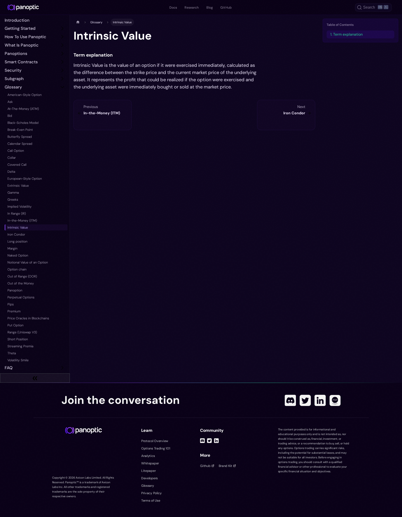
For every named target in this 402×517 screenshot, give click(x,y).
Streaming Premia (20, 346)
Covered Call (17, 164)
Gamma (13, 192)
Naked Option (17, 255)
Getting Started (20, 28)
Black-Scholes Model (23, 123)
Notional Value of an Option (27, 262)
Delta (11, 171)
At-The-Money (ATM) (23, 109)
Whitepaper (150, 463)
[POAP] (335, 400)
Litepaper (148, 471)
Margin (12, 248)
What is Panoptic (22, 45)
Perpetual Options (20, 297)
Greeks (12, 199)
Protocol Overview (154, 441)
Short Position (17, 339)
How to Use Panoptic (25, 37)
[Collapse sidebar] (35, 378)
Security (13, 70)
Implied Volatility (19, 206)
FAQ (9, 368)
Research (191, 7)
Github (205, 466)
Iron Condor (16, 234)
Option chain (17, 269)
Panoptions (16, 53)
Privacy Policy (151, 493)
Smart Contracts (21, 62)
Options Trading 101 (155, 448)
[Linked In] (320, 400)
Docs (173, 7)
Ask (10, 102)
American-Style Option (24, 95)
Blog (209, 7)
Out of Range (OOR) (22, 276)
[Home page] (78, 22)
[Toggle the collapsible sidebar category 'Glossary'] (62, 87)
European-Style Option (24, 178)
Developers (149, 478)
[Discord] (290, 400)
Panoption (14, 290)
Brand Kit (225, 466)
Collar (11, 157)
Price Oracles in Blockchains (28, 318)
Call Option (15, 151)
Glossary (13, 87)
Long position (17, 241)
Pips (10, 304)
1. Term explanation (346, 34)
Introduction (17, 20)
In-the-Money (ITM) (22, 220)
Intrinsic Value (17, 227)
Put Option (15, 325)
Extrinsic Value (18, 185)
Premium (13, 311)
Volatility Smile (18, 360)
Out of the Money (20, 283)
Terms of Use (150, 500)
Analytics (148, 456)
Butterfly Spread (19, 137)
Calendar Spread (19, 144)
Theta (11, 353)
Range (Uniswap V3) (22, 332)
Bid (9, 116)
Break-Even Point (20, 130)
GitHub (226, 7)
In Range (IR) (16, 213)
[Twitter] (305, 400)
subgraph (14, 78)
